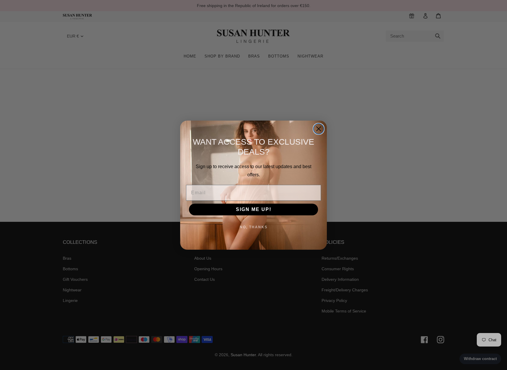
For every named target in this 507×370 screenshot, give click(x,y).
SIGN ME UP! (253, 209)
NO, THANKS (254, 227)
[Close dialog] (318, 129)
